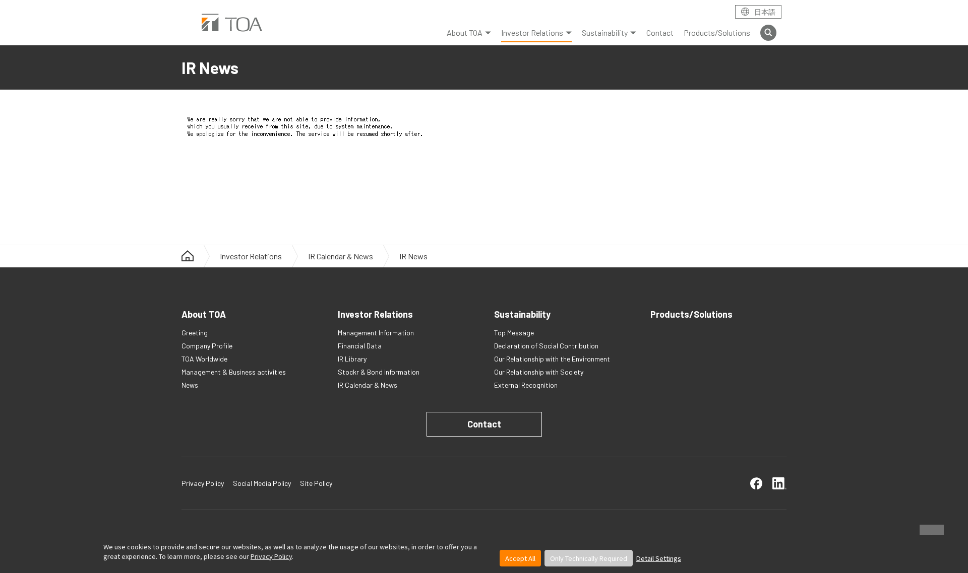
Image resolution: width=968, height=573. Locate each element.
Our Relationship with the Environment (552, 358)
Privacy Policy (271, 556)
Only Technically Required (588, 558)
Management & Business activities (234, 372)
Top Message (514, 332)
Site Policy (316, 483)
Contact (660, 32)
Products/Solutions (717, 32)
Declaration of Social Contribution (546, 345)
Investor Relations (532, 32)
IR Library (352, 358)
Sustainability (605, 32)
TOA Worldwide (204, 358)
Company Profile (207, 345)
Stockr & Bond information (378, 372)
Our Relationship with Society (538, 372)
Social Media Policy (262, 483)
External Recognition (526, 385)
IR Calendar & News (340, 256)
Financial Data (360, 345)
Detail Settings (658, 558)
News (190, 385)
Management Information (376, 332)
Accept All (520, 558)
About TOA (464, 32)
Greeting (195, 332)
